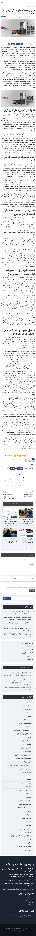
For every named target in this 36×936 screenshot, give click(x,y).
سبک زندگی (28, 647)
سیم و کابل (28, 794)
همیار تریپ (28, 839)
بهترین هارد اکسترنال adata (24, 808)
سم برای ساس (27, 776)
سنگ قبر (29, 702)
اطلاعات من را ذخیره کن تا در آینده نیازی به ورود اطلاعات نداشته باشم (20, 587)
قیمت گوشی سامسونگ (25, 706)
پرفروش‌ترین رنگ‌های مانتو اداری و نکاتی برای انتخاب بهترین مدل (17, 676)
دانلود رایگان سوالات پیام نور (24, 734)
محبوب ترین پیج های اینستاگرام (23, 755)
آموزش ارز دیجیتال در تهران (24, 846)
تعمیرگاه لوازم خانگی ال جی (18, 459)
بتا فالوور (29, 843)
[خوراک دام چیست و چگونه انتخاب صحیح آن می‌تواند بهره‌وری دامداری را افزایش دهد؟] (26, 513)
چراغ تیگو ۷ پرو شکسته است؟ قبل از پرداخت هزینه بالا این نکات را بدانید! (17, 629)
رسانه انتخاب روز (27, 787)
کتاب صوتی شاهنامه (26, 818)
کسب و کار (4, 16)
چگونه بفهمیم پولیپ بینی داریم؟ (18, 680)
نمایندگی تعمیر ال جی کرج (13, 138)
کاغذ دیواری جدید (26, 751)
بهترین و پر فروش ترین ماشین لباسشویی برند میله (27, 496)
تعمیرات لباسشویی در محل (24, 723)
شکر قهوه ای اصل (27, 744)
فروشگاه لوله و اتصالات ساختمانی (23, 758)
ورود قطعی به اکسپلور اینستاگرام (23, 790)
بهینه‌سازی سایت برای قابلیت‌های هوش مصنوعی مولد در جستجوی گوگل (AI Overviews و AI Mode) (17, 618)
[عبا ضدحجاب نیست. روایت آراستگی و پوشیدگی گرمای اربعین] (10, 532)
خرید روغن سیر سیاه (26, 783)
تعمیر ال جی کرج (28, 459)
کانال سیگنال (28, 832)
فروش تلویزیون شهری (26, 713)
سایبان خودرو (28, 825)
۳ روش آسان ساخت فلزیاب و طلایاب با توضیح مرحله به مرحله (17, 688)
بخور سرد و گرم (27, 811)
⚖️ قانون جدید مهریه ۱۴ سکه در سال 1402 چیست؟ (18, 684)
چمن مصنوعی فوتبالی (26, 773)
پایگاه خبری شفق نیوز (26, 748)
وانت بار (29, 822)
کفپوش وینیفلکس (26, 762)
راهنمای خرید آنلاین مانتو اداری (19, 672)
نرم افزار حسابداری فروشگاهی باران (22, 730)
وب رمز (29, 737)
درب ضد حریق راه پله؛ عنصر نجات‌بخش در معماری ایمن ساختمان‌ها (9, 496)
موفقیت (29, 659)
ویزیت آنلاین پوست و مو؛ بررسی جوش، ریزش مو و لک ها (17, 624)
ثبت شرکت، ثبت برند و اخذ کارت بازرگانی (21, 836)
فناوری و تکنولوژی (26, 653)
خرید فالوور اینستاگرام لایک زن (23, 769)
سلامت (29, 650)
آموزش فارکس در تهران (25, 829)
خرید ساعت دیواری (26, 741)
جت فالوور (28, 797)
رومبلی (29, 716)
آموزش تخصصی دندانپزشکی (24, 801)
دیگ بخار (29, 727)
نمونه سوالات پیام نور (26, 709)
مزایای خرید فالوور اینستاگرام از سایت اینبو (20, 766)
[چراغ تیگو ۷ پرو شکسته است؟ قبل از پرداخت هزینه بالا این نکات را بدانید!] (26, 532)
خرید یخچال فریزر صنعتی (25, 804)
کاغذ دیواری (28, 780)
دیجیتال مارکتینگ (26, 643)
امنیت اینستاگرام (27, 720)
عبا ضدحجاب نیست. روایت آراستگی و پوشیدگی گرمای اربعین (17, 635)
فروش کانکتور (28, 815)
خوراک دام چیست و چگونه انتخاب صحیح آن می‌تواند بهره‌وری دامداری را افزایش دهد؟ (18, 613)
